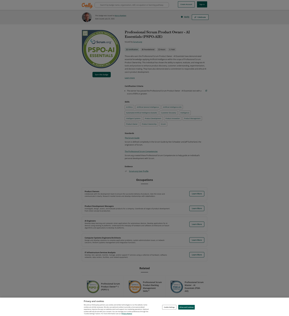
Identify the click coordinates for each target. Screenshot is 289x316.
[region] (144, 307)
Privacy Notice (126, 314)
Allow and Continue (186, 307)
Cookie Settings (169, 307)
